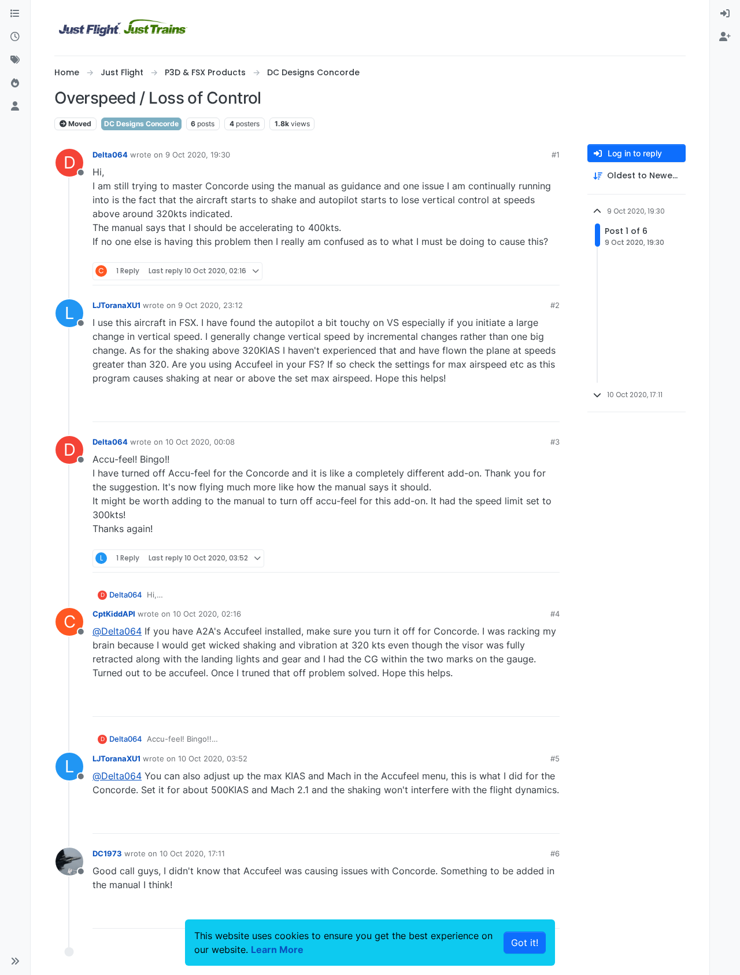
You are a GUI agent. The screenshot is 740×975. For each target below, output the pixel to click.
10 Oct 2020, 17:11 (192, 853)
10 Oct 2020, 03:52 (212, 758)
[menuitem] (725, 14)
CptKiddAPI (113, 613)
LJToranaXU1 (116, 305)
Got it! (524, 942)
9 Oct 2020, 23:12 (210, 305)
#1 (556, 154)
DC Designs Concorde (141, 123)
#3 (555, 441)
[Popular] (15, 83)
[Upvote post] (529, 271)
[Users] (15, 106)
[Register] (725, 37)
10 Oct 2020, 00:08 (200, 441)
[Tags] (15, 60)
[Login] (725, 14)
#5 (555, 758)
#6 (555, 853)
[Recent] (15, 37)
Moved (78, 123)
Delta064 (110, 154)
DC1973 (107, 853)
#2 (555, 305)
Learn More (277, 949)
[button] (15, 961)
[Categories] (15, 14)
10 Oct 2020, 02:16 (207, 613)
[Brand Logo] (123, 28)
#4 (555, 613)
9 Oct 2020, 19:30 (197, 154)
